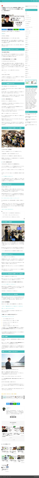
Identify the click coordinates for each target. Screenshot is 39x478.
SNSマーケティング (28, 91)
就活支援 (26, 59)
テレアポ (26, 29)
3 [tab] (13, 439)
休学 (26, 46)
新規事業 (26, 69)
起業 (31, 107)
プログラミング (28, 97)
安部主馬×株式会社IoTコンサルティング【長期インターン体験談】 (30, 117)
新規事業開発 (32, 104)
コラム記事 (27, 23)
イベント (26, 15)
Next (23, 432)
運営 (34, 107)
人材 (26, 42)
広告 (26, 61)
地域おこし (30, 102)
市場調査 (31, 103)
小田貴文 (3, 33)
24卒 (33, 88)
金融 (26, 75)
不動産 (26, 38)
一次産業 (26, 36)
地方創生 (34, 102)
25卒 (36, 88)
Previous (2, 432)
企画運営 (26, 44)
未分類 (26, 71)
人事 (26, 40)
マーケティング (33, 98)
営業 (26, 52)
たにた (7, 408)
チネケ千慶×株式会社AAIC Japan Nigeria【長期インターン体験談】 (31, 122)
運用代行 (27, 108)
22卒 (27, 88)
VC (26, 13)
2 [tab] (12, 439)
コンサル (26, 25)
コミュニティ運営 (27, 21)
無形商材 (26, 73)
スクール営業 (28, 93)
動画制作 (26, 50)
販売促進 (27, 107)
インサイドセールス (28, 92)
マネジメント (28, 98)
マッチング (32, 97)
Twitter (10, 476)
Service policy (4, 476)
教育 (26, 67)
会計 (26, 48)
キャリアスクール (27, 19)
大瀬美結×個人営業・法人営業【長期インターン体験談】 (31, 119)
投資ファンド (27, 65)
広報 (26, 63)
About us (34, 0)
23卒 (30, 88)
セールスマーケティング (28, 27)
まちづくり (33, 91)
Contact (7, 476)
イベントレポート (27, 17)
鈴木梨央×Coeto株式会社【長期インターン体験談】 (31, 125)
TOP (31, 0)
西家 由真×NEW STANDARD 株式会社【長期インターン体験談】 (30, 114)
